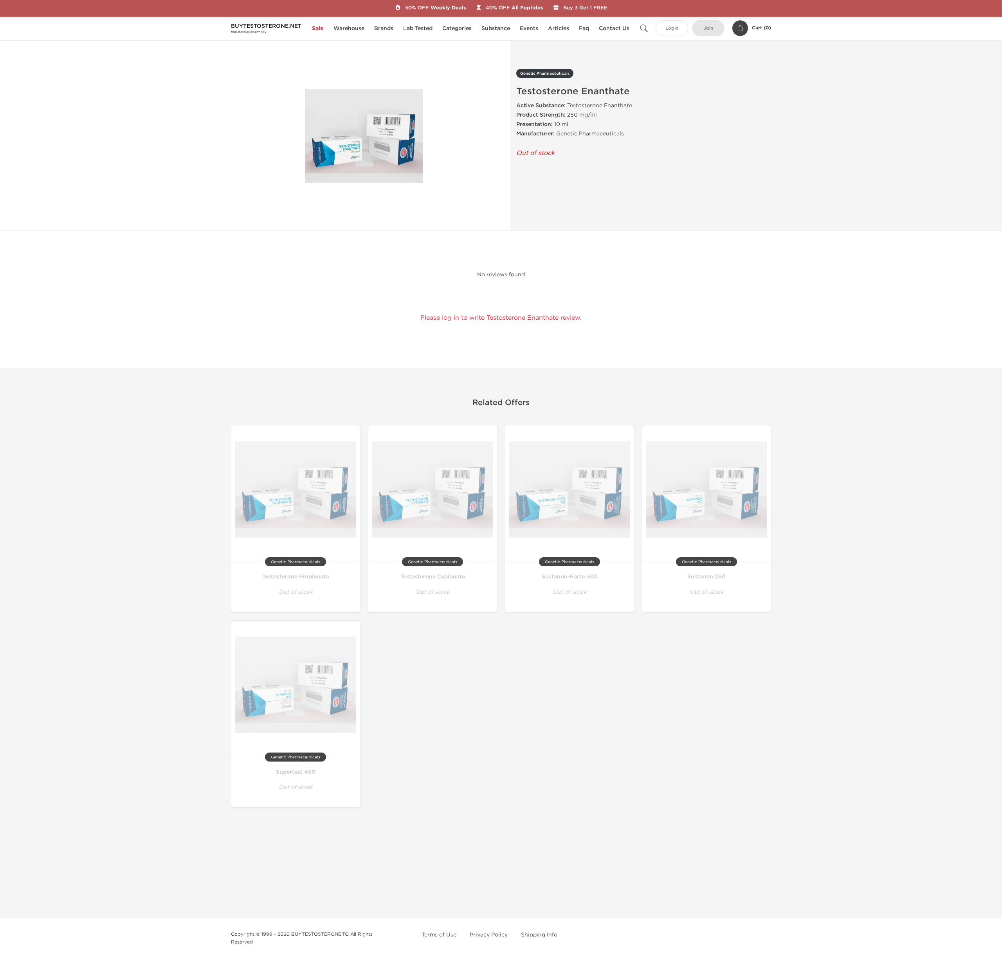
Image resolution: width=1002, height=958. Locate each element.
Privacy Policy (489, 934)
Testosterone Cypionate (432, 576)
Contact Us (614, 28)
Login (671, 28)
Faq (584, 28)
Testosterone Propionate (295, 576)
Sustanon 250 (706, 576)
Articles (558, 28)
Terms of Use (439, 934)
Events (529, 28)
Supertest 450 (295, 772)
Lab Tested (418, 28)
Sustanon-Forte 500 (570, 576)
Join (708, 28)
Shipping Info (539, 934)
